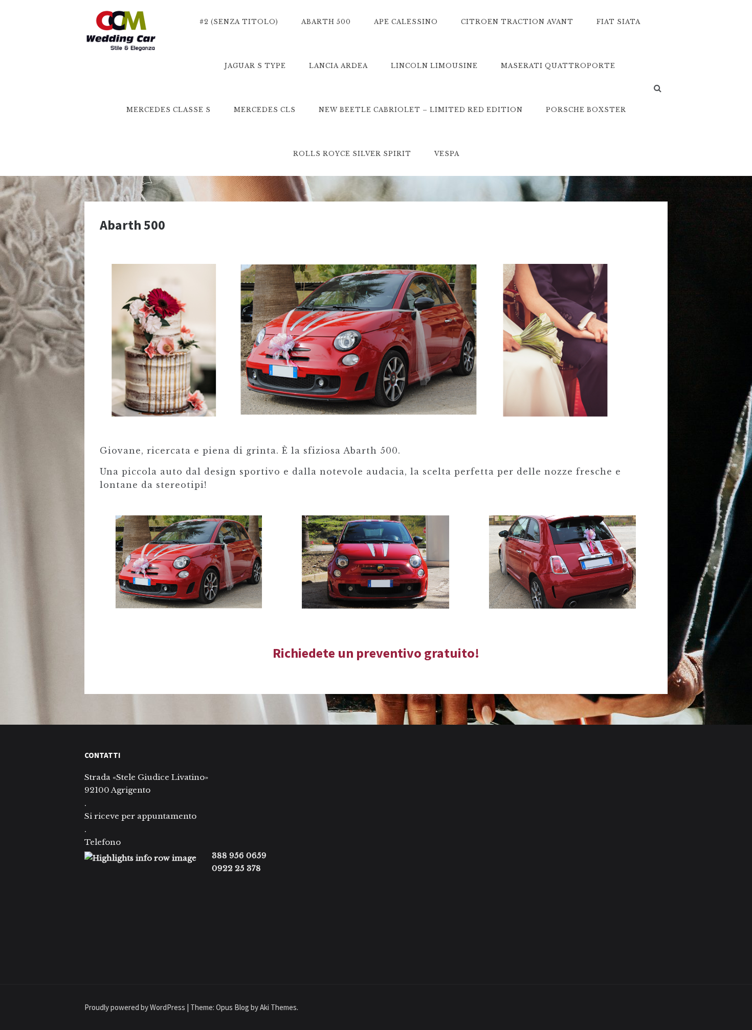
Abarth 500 (326, 22)
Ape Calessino (406, 22)
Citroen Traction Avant (517, 22)
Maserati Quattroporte (558, 66)
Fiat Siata (618, 22)
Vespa (446, 154)
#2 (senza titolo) (239, 22)
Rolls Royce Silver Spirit (352, 154)
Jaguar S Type (255, 66)
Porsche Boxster (586, 110)
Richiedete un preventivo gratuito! (376, 652)
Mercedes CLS (265, 110)
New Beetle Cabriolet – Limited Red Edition (421, 110)
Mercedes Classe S (168, 110)
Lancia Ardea (338, 66)
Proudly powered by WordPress (135, 1007)
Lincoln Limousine (434, 66)
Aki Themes (278, 1007)
